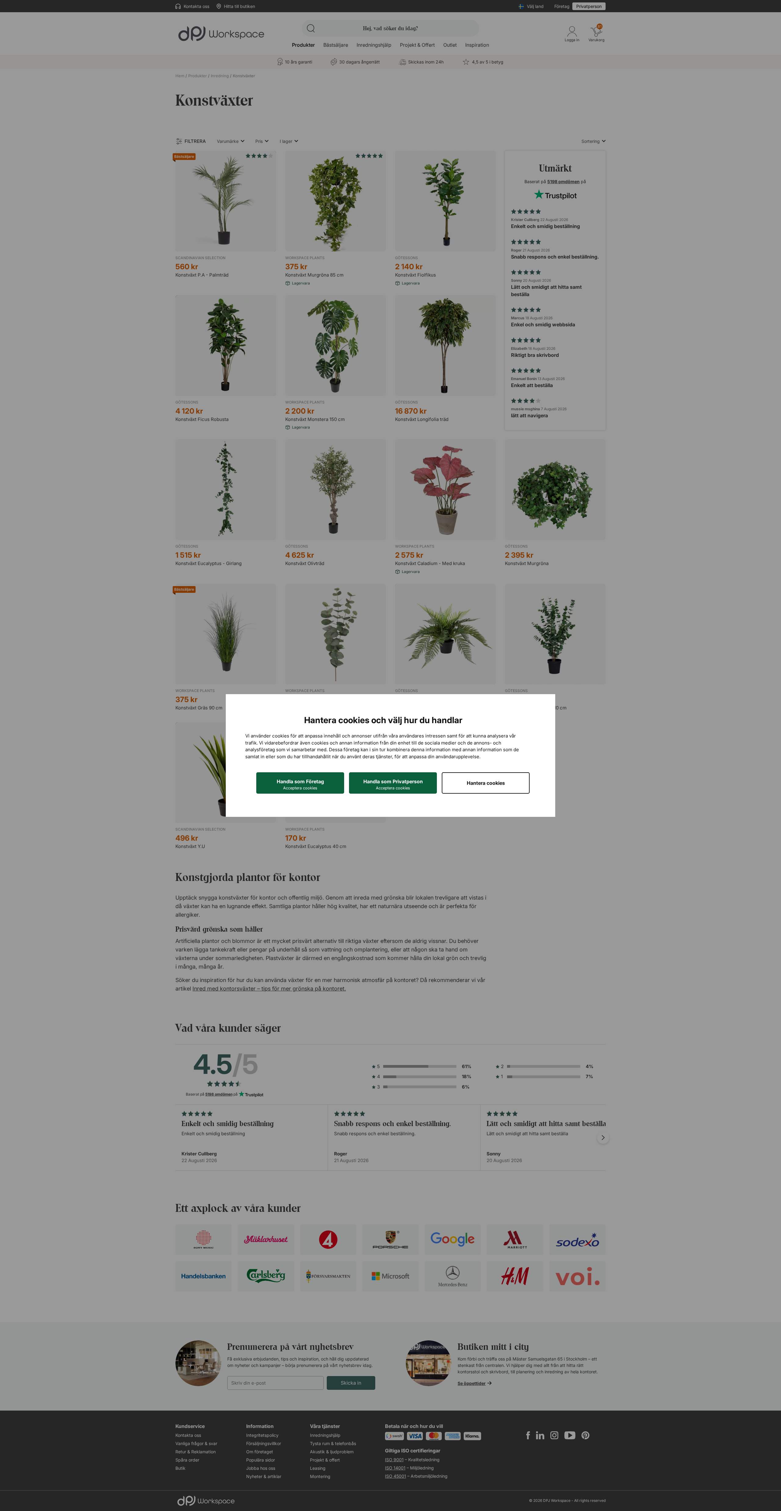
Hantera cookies (486, 783)
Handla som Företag (300, 784)
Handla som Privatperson (393, 784)
